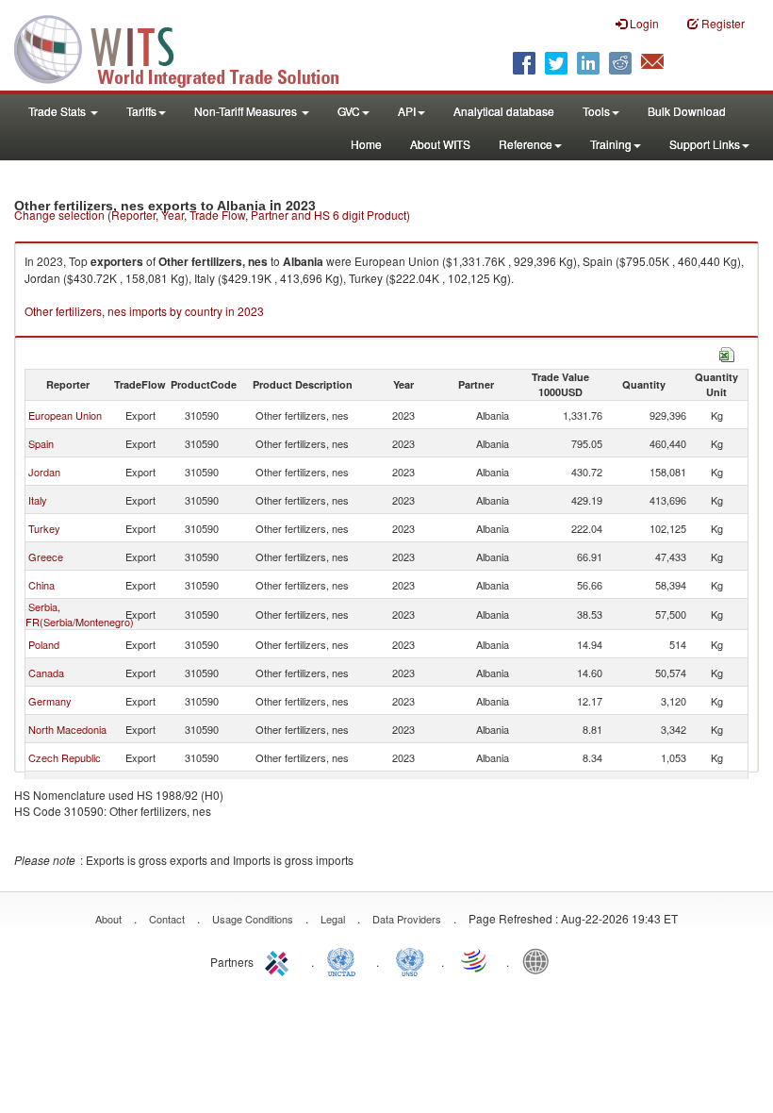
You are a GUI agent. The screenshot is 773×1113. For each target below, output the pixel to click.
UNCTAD (345, 960)
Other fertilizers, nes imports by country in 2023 (144, 311)
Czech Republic (64, 757)
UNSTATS (410, 960)
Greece (45, 556)
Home (366, 144)
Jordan (44, 471)
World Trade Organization (475, 960)
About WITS (440, 144)
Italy (37, 499)
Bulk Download (687, 111)
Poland (43, 644)
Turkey (44, 528)
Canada (46, 672)
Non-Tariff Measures (247, 111)
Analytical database (503, 111)
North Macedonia (67, 729)
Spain (41, 443)
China (41, 584)
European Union (65, 415)
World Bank (540, 960)
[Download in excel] (726, 352)
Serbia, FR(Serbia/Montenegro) (79, 614)
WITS (188, 47)
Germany (50, 700)
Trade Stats (58, 111)
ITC (280, 960)
